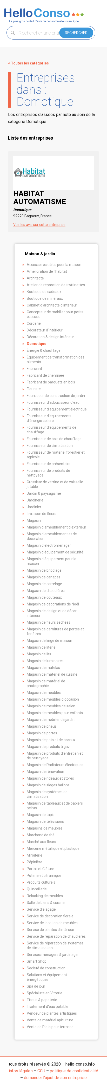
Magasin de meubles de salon (51, 706)
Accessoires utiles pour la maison (54, 265)
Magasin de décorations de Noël (53, 604)
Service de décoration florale (50, 916)
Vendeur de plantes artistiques (52, 1013)
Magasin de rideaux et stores (50, 778)
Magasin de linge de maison (49, 640)
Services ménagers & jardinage (52, 954)
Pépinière (34, 862)
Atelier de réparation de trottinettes (56, 285)
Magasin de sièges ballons (48, 785)
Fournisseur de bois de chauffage (54, 439)
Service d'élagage (41, 909)
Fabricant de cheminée (45, 375)
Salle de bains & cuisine (46, 902)
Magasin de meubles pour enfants (55, 713)
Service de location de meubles (52, 923)
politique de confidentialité (74, 1070)
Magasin (34, 520)
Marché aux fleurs (41, 842)
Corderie (34, 323)
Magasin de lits (39, 654)
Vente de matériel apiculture (50, 1020)
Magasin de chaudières (46, 591)
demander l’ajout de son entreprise (55, 1077)
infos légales (21, 1070)
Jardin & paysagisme (44, 493)
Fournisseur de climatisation (50, 445)
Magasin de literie (41, 647)
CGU (41, 1070)
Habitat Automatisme (39, 200)
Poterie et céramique (44, 875)
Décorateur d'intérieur (45, 330)
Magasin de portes (42, 733)
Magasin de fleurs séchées (48, 622)
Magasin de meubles (44, 692)
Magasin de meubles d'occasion (53, 699)
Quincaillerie (37, 889)
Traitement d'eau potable (47, 1006)
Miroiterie (34, 855)
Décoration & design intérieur (50, 337)
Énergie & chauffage (44, 350)
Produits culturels (41, 882)
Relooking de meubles (45, 896)
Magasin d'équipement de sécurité (55, 552)
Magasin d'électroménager (49, 545)
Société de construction (46, 968)
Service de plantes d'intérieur (50, 930)
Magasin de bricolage (44, 570)
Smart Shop (36, 961)
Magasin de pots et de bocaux (51, 740)
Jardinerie (35, 500)
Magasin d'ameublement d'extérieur (56, 527)
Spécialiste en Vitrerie (44, 993)
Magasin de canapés (44, 577)
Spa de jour (36, 986)
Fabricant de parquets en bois (51, 382)
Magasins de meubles (45, 828)
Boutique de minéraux (45, 298)
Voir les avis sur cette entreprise (39, 225)
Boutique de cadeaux (44, 292)
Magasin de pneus (42, 726)
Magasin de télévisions (45, 821)
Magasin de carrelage (44, 584)
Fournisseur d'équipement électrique (57, 409)
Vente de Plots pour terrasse (50, 1027)
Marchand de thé (41, 835)
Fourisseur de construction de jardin (56, 396)
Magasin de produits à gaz (48, 747)
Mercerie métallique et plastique (53, 848)
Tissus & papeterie (42, 1000)
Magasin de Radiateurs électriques (55, 765)
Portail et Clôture (40, 869)
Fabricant (34, 369)
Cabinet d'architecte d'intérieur (52, 305)
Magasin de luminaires (45, 661)
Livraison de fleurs (41, 514)
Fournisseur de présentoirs (48, 464)
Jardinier (34, 507)
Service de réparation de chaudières (56, 936)
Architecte (35, 278)
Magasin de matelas (43, 667)
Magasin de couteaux (44, 597)
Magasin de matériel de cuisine (52, 674)
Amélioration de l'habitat (47, 271)
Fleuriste (34, 389)
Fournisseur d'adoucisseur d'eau (53, 402)
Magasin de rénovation (45, 771)
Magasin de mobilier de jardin (51, 719)
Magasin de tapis (41, 815)
